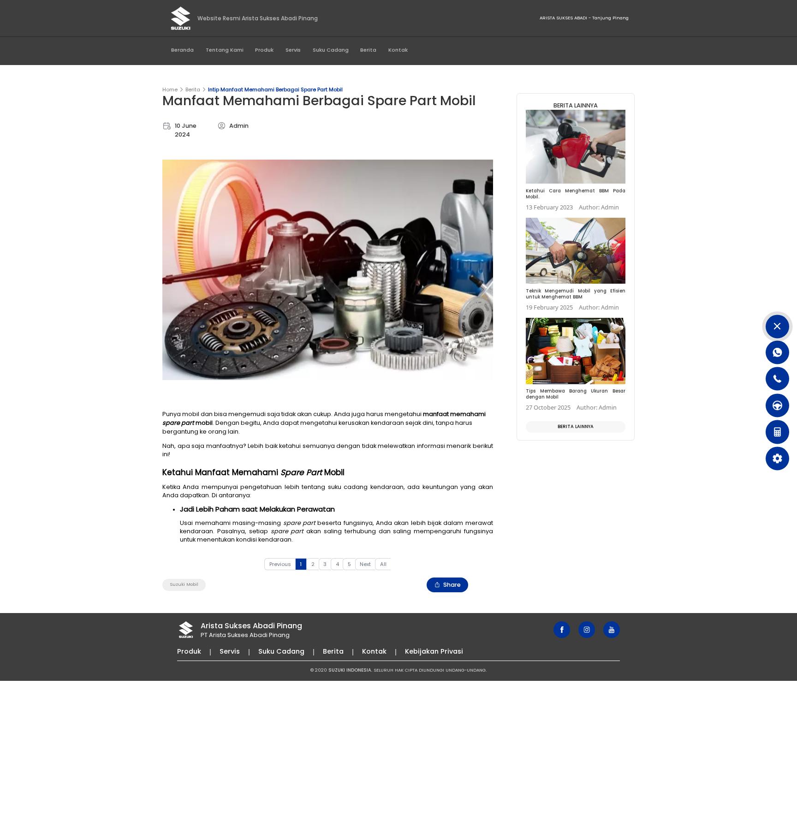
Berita (368, 50)
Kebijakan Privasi (434, 651)
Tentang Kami (225, 50)
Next (365, 564)
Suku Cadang (331, 50)
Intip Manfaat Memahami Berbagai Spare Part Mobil (275, 89)
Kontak (398, 50)
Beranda (182, 50)
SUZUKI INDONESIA (349, 670)
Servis (293, 50)
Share (452, 585)
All (383, 564)
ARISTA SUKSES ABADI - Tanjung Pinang (584, 18)
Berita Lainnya (576, 426)
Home (170, 89)
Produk (264, 50)
